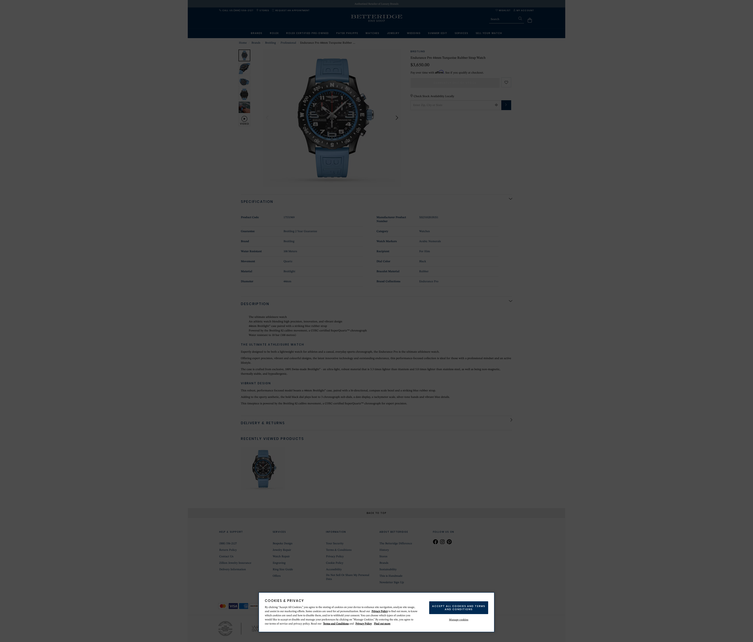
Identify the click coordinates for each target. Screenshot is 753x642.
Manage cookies (459, 619)
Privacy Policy (380, 611)
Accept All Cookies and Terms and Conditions (458, 607)
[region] (376, 612)
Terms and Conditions (336, 623)
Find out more (382, 623)
